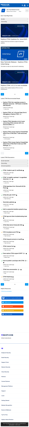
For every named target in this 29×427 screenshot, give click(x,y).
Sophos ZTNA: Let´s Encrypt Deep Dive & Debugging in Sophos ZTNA (14, 113)
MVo (5, 273)
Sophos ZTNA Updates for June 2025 (14, 39)
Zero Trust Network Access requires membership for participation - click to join (14, 424)
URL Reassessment (9, 310)
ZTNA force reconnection (10, 269)
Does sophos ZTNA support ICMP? (13, 253)
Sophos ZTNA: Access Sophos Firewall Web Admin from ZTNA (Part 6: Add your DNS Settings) (15, 143)
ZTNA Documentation (6, 291)
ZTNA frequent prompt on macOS (12, 239)
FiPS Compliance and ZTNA (11, 232)
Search (22, 5)
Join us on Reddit (9, 306)
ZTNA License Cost (8, 246)
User (24, 5)
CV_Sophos (6, 228)
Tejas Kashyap (7, 198)
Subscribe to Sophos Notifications (13, 298)
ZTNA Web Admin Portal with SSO (12, 225)
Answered (2, 170)
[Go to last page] (15, 94)
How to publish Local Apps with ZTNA (13, 260)
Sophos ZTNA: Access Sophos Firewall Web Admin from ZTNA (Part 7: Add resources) (15, 132)
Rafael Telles (7, 257)
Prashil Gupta (7, 174)
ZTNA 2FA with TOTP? (9, 195)
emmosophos (7, 139)
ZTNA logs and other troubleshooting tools (15, 216)
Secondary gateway (8, 202)
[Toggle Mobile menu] (27, 5)
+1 (11, 179)
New (27, 10)
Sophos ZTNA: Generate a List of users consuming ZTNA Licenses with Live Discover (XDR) (14, 123)
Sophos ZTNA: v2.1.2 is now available (14, 85)
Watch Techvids (8, 314)
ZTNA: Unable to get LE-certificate (12, 170)
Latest (8, 107)
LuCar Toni (6, 109)
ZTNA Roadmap (7, 276)
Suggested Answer (2, 216)
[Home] (7, 5)
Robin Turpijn (7, 213)
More (20, 11)
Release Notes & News (11, 11)
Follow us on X (7, 302)
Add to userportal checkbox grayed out (14, 209)
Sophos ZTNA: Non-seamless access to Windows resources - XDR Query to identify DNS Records (15, 103)
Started (8, 116)
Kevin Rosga (7, 280)
